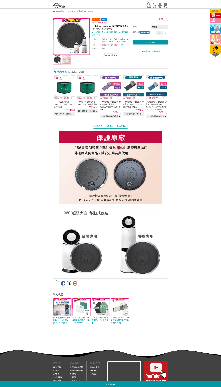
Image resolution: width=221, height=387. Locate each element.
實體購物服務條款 (76, 370)
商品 (165, 7)
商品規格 (109, 126)
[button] (164, 95)
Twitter (69, 283)
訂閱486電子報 (75, 380)
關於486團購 (94, 367)
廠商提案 (73, 374)
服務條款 (56, 370)
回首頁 (59, 5)
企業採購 (73, 377)
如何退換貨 (57, 380)
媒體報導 (93, 370)
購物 (154, 7)
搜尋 (149, 7)
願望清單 (147, 51)
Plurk (75, 283)
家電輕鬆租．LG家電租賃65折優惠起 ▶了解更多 (74, 11)
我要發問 (156, 51)
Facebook (63, 283)
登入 (160, 7)
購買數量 (141, 32)
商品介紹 (98, 126)
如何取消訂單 (57, 377)
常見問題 (56, 374)
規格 (135, 26)
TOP (215, 55)
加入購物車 (110, 384)
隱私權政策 (57, 367)
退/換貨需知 (121, 126)
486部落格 (93, 374)
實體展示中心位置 (76, 367)
